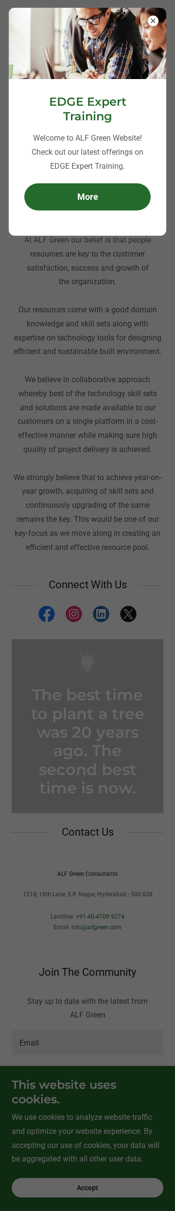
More (87, 197)
